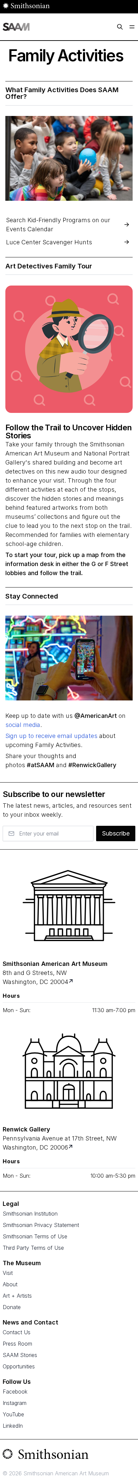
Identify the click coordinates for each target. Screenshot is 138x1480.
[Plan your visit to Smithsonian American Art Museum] (71, 981)
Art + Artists (17, 1295)
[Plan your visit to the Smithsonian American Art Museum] (69, 905)
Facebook (15, 1391)
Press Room (17, 1343)
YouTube (13, 1414)
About (10, 1284)
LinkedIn (13, 1425)
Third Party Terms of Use (33, 1247)
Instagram (14, 1403)
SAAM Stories (20, 1355)
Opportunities (19, 1366)
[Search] (120, 26)
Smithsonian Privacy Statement (41, 1225)
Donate (12, 1307)
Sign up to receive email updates (51, 735)
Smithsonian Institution (30, 1213)
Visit (8, 1273)
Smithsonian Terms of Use (35, 1236)
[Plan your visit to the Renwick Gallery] (69, 1071)
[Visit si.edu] (69, 1455)
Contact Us (16, 1332)
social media (22, 724)
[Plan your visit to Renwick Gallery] (71, 1147)
